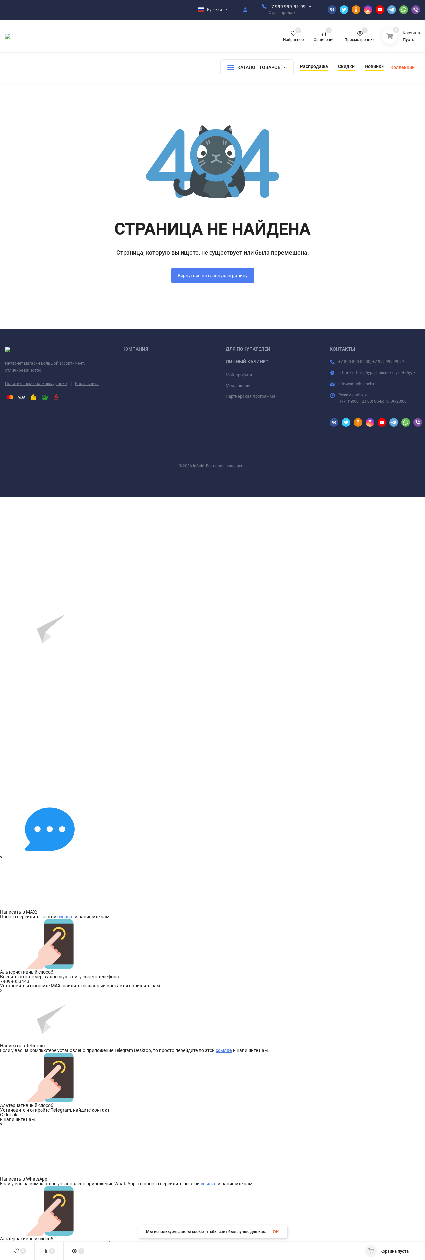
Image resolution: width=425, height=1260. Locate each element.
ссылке (65, 916)
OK (276, 1231)
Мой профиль (239, 374)
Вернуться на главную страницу (213, 275)
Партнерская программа (250, 396)
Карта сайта (87, 383)
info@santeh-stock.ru (357, 384)
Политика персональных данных (36, 383)
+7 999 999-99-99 (287, 6)
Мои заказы (238, 385)
